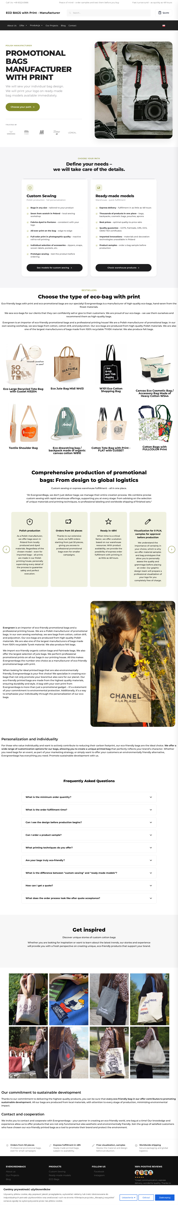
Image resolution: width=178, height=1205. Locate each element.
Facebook (99, 1171)
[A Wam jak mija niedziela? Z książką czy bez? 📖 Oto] (68, 999)
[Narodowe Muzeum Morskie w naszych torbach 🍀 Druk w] (109, 1052)
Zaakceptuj (164, 1197)
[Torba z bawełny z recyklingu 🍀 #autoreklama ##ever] (109, 999)
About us (10, 1171)
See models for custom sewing (53, 267)
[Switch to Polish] (164, 25)
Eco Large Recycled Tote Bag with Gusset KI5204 (23, 390)
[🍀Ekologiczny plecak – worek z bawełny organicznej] (68, 1052)
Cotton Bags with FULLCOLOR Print (155, 448)
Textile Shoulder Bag (23, 448)
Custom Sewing (57, 1171)
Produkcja (35, 25)
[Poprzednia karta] (6, 549)
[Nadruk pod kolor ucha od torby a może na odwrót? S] (149, 999)
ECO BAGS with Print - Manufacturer (33, 12)
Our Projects (12, 1175)
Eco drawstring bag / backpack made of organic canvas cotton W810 (67, 450)
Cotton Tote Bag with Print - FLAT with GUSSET (110, 449)
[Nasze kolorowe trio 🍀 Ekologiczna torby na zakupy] (28, 1052)
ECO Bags (54, 1179)
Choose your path (21, 107)
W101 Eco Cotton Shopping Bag (110, 390)
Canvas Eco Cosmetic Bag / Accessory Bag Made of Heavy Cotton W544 (154, 393)
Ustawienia (127, 1197)
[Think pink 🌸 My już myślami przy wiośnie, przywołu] (28, 999)
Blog (8, 1179)
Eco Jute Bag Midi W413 (67, 388)
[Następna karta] (171, 549)
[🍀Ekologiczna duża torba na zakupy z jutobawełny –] (149, 1052)
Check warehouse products (122, 267)
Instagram (99, 1175)
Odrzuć (146, 1197)
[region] (89, 1195)
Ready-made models (60, 1175)
